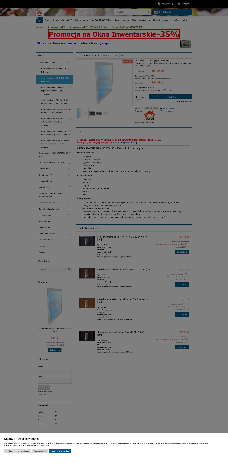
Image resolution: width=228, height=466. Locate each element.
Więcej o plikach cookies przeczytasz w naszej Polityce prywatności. (26, 445)
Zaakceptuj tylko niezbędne (17, 451)
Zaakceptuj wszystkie (60, 451)
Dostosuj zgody (40, 451)
